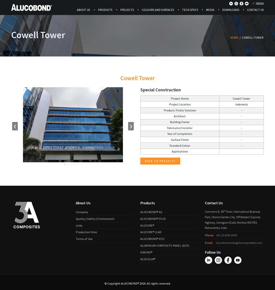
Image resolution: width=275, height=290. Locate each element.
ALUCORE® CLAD (150, 232)
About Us (83, 10)
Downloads (230, 10)
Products (105, 10)
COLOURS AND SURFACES (158, 10)
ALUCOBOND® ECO (152, 239)
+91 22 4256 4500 (226, 235)
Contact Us (255, 10)
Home (234, 37)
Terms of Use (84, 239)
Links (79, 225)
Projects (127, 10)
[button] (64, 164)
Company (82, 212)
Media (210, 10)
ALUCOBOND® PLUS (153, 219)
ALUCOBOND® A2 (151, 212)
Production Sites (86, 232)
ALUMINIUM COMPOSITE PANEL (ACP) (164, 245)
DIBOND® (146, 252)
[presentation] (15, 126)
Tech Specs (190, 10)
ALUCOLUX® (147, 259)
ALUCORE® (147, 225)
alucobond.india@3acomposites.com (239, 243)
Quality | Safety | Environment (95, 219)
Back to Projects (160, 161)
